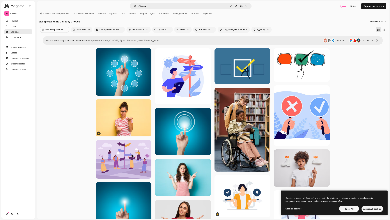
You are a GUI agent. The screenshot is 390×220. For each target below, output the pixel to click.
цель (152, 13)
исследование (180, 13)
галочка (102, 13)
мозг (123, 13)
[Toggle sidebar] (29, 6)
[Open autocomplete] (134, 6)
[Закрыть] (377, 40)
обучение (207, 13)
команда (195, 13)
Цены (343, 6)
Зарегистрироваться (374, 6)
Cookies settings (293, 208)
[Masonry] (378, 29)
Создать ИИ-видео (85, 13)
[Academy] (12, 213)
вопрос (143, 13)
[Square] (383, 29)
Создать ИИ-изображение (56, 13)
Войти (353, 6)
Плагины (366, 40)
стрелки (113, 13)
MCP (339, 40)
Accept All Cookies (372, 208)
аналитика (164, 13)
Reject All (349, 208)
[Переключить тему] (17, 213)
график (132, 13)
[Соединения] (6, 213)
